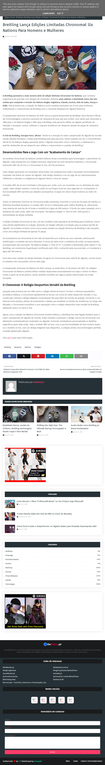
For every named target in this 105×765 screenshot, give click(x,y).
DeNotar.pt (38, 382)
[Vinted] (70, 700)
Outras (53, 572)
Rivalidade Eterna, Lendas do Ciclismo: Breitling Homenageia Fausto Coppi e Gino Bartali (17, 428)
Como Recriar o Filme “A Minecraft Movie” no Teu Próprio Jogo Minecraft (50, 501)
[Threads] (61, 700)
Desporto (17, 347)
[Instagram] (52, 700)
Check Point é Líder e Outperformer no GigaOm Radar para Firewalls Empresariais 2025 (57, 526)
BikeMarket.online (60, 667)
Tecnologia (53, 584)
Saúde (53, 580)
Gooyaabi (38, 761)
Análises (53, 551)
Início (68, 761)
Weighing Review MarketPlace (65, 670)
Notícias (28, 347)
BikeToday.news (9, 679)
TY (19, 761)
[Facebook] (34, 700)
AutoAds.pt (57, 673)
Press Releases (53, 576)
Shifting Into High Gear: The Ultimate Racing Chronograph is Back (51, 428)
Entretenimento (53, 559)
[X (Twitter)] (43, 700)
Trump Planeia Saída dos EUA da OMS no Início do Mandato (44, 514)
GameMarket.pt (9, 673)
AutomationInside (10, 676)
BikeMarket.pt (8, 667)
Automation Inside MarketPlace (66, 676)
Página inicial (10, 17)
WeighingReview (9, 670)
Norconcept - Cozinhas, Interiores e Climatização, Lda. (24, 682)
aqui (10, 338)
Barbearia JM (58, 679)
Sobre (75, 761)
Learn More (48, 13)
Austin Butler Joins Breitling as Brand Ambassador (85, 427)
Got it (60, 13)
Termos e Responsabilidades (91, 761)
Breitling (19, 17)
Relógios (38, 347)
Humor (53, 563)
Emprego (53, 555)
